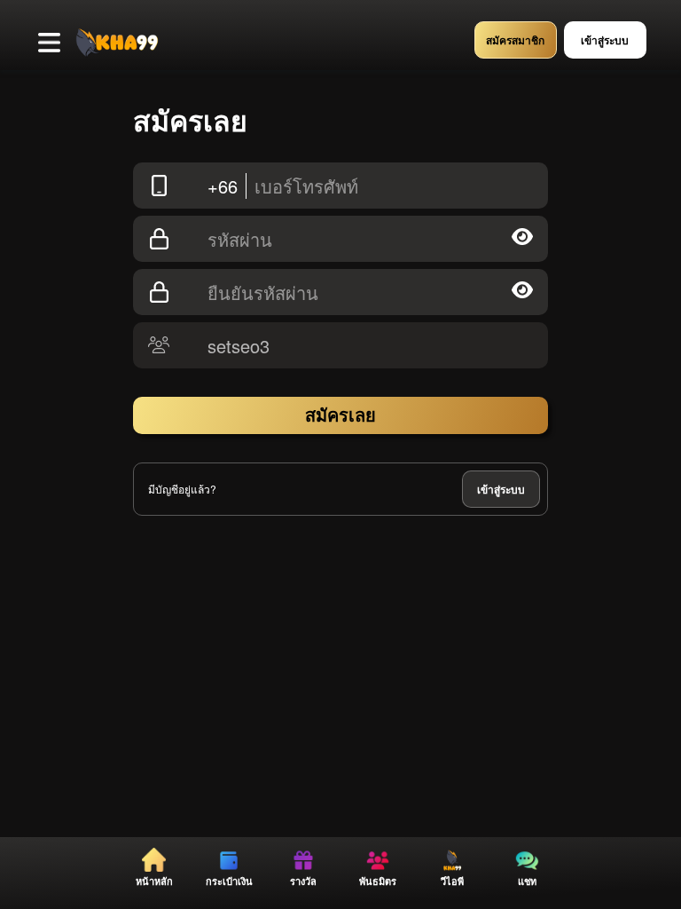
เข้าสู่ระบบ (501, 489)
